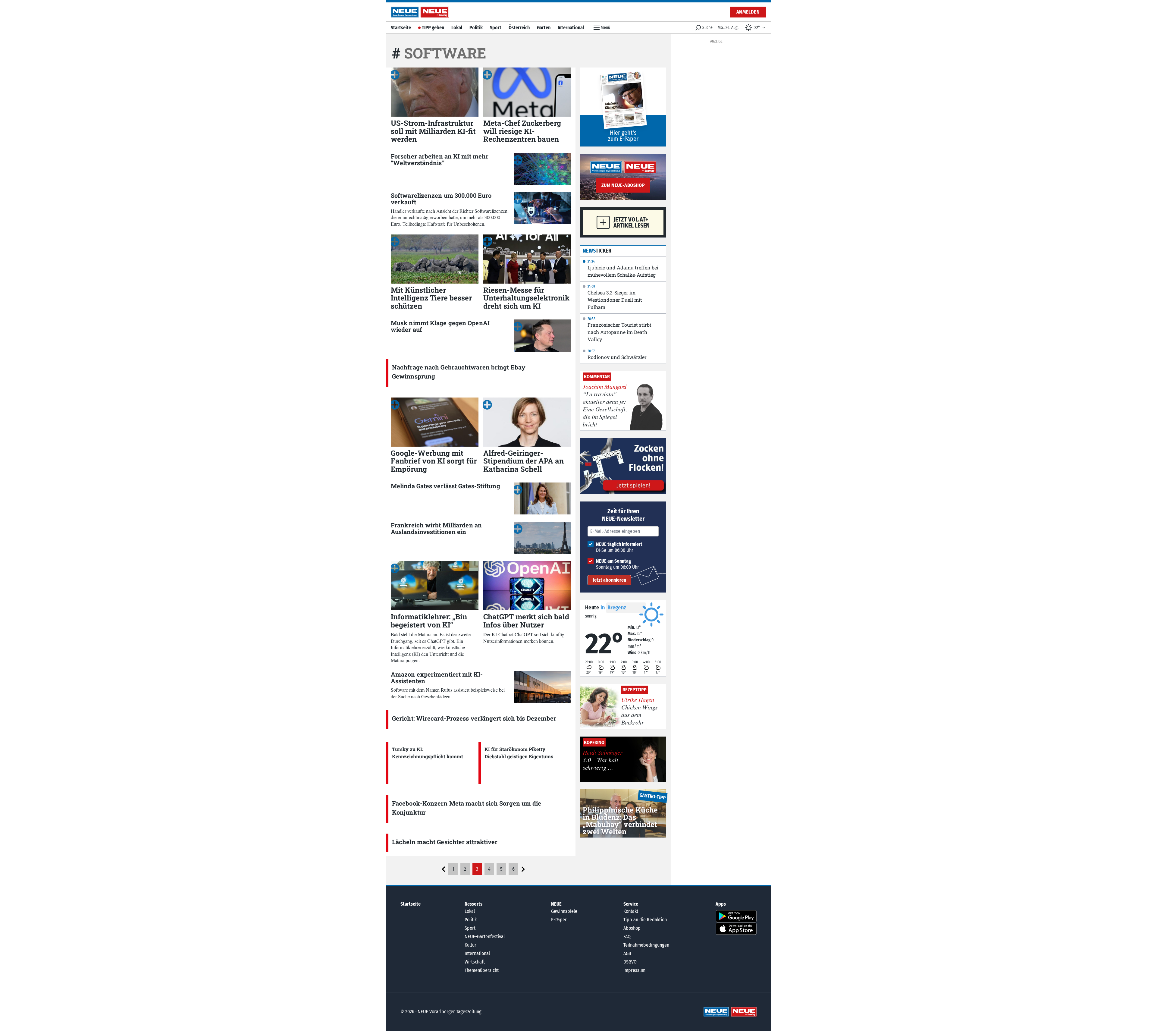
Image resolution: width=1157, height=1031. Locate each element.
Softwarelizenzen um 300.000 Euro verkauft (441, 198)
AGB (627, 953)
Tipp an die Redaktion (645, 920)
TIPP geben (433, 27)
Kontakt (630, 911)
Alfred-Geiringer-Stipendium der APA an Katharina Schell (523, 461)
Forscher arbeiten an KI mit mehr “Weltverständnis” (439, 159)
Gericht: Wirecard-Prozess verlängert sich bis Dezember (474, 718)
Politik (476, 27)
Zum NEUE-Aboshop (623, 185)
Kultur (470, 945)
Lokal (456, 27)
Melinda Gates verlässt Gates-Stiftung (445, 486)
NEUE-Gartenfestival (485, 936)
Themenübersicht (482, 970)
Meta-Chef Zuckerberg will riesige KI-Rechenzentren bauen (522, 131)
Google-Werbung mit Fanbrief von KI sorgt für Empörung (434, 461)
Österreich (519, 27)
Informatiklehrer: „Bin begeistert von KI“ (429, 620)
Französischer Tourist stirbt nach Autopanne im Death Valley (619, 332)
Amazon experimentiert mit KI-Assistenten (437, 677)
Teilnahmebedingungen (646, 945)
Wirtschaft (475, 962)
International (571, 27)
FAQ (627, 936)
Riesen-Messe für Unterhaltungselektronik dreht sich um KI (526, 298)
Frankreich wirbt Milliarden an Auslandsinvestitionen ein (436, 528)
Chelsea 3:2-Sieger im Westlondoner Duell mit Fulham (615, 299)
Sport (495, 27)
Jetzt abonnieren (609, 580)
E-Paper (559, 920)
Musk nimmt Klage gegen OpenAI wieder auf (440, 326)
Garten (543, 27)
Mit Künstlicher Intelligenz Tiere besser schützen (431, 298)
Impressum (634, 970)
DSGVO (630, 962)
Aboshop (632, 928)
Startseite (401, 27)
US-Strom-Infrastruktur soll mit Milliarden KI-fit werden (433, 131)
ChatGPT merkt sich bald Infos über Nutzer (526, 620)
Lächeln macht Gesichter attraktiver (445, 842)
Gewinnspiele (564, 911)
